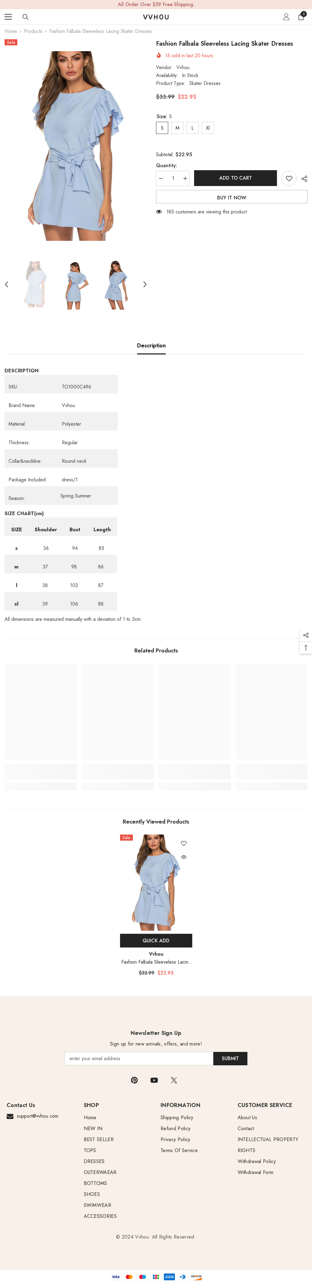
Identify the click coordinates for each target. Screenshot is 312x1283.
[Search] (25, 17)
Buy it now (231, 197)
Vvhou (183, 67)
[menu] (8, 16)
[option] (76, 146)
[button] (6, 284)
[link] (41, 775)
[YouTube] (154, 1080)
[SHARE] (302, 178)
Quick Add (156, 940)
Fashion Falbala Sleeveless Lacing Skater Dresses (156, 962)
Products (33, 31)
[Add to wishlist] (289, 178)
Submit (230, 1058)
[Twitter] (174, 1080)
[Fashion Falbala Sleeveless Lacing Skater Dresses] (156, 883)
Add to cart (235, 177)
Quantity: (166, 165)
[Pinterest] (134, 1080)
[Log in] (286, 16)
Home (11, 31)
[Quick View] (183, 857)
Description (151, 346)
